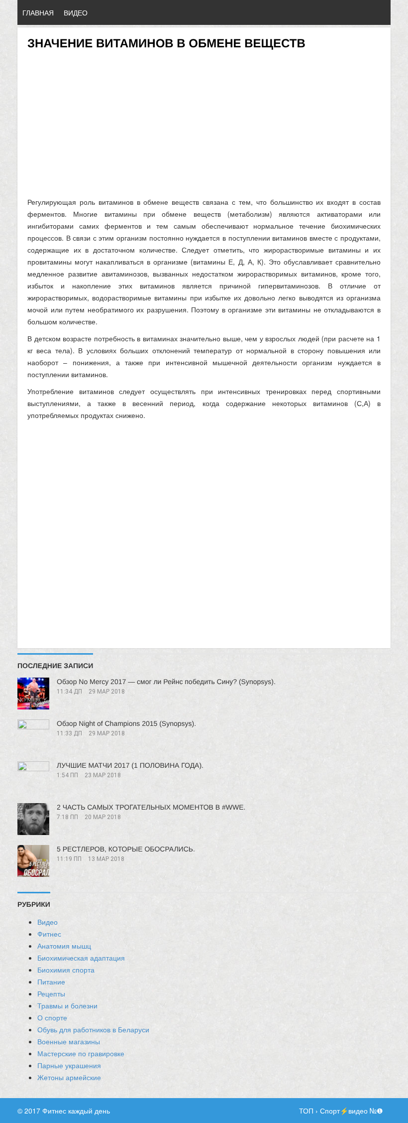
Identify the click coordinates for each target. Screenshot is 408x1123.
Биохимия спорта (66, 970)
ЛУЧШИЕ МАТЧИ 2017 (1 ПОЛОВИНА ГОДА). (130, 765)
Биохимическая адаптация (81, 958)
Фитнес (49, 934)
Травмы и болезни (67, 1005)
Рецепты (51, 993)
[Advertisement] (204, 120)
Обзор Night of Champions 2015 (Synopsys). (126, 723)
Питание (51, 981)
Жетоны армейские (69, 1077)
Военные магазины (68, 1041)
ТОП (306, 1111)
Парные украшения (69, 1065)
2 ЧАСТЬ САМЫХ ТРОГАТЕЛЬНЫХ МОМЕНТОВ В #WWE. (151, 807)
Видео (76, 12)
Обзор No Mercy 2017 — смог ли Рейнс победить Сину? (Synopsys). (166, 682)
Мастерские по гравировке (80, 1053)
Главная (38, 12)
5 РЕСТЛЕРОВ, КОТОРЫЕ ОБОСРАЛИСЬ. (126, 849)
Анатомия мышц (64, 946)
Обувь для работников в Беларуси (93, 1029)
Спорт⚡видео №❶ (351, 1111)
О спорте (52, 1017)
